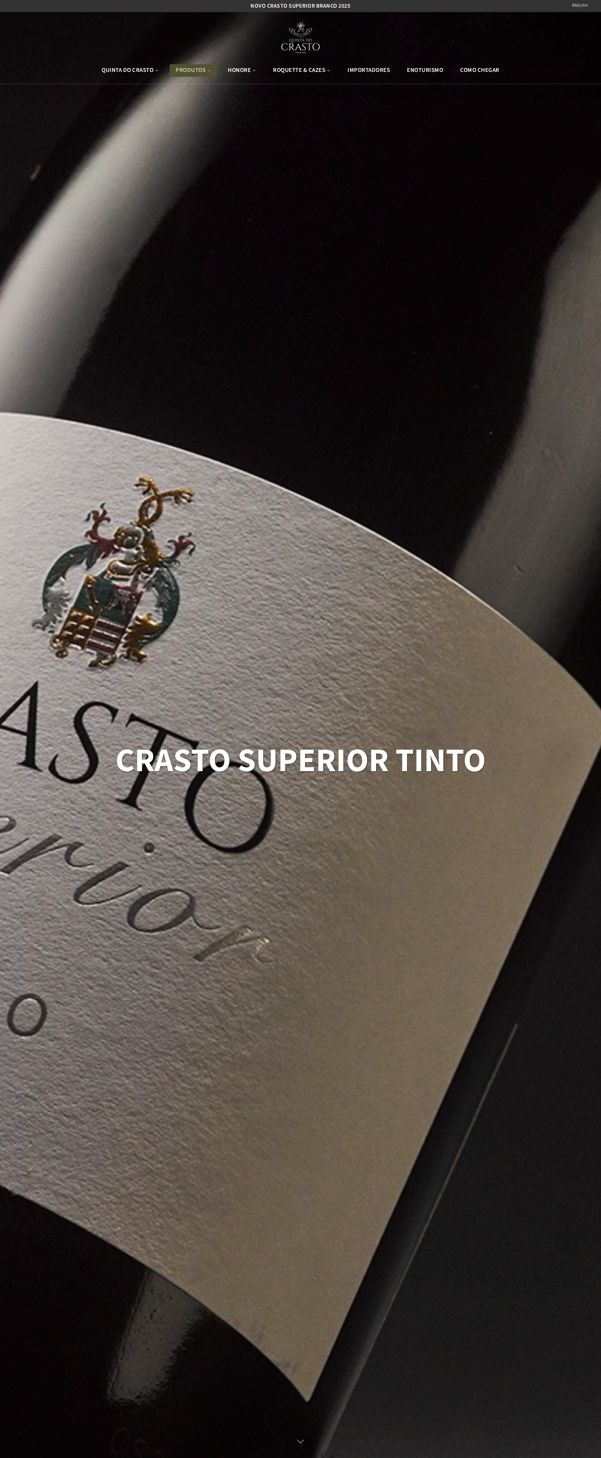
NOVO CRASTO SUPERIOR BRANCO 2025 (300, 6)
